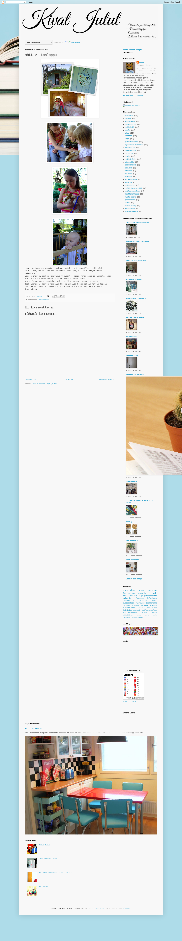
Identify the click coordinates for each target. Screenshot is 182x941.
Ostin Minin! (45, 845)
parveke (128, 168)
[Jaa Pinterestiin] (64, 296)
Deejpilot (100, 908)
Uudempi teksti (33, 380)
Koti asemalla (132, 560)
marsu (127, 203)
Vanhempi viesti (106, 380)
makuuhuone (130, 185)
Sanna (141, 62)
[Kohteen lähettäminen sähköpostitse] (53, 296)
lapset (128, 119)
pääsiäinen (130, 200)
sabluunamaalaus (132, 191)
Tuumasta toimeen (134, 280)
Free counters (129, 702)
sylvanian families (134, 145)
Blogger (126, 908)
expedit (128, 183)
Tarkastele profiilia (133, 96)
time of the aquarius (136, 260)
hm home (128, 174)
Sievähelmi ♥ (132, 541)
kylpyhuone (130, 148)
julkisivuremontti (133, 188)
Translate (75, 43)
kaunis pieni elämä (135, 318)
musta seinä (130, 197)
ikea (127, 133)
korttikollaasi (132, 194)
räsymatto (129, 162)
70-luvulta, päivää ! (136, 299)
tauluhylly (130, 209)
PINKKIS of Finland (135, 375)
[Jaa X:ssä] (58, 296)
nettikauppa (130, 151)
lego (127, 139)
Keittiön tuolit (33, 728)
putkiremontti (131, 142)
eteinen (128, 171)
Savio (127, 156)
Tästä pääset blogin (132, 50)
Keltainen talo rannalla (137, 242)
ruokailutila (131, 180)
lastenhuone (130, 124)
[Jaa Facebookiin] (61, 296)
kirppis (128, 177)
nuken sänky (130, 206)
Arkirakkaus (131, 482)
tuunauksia (130, 122)
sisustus (129, 116)
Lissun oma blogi (134, 579)
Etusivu (69, 380)
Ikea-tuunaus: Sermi (48, 859)
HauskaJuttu (131, 337)
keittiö (128, 136)
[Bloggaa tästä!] (55, 296)
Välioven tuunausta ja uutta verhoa (56, 873)
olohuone (129, 154)
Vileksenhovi (132, 356)
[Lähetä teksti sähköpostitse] (48, 296)
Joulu (127, 130)
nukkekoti (129, 127)
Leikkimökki (43, 300)
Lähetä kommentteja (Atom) (44, 384)
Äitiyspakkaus (131, 212)
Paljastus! (44, 887)
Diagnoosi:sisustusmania (137, 222)
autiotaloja (130, 159)
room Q (129, 522)
